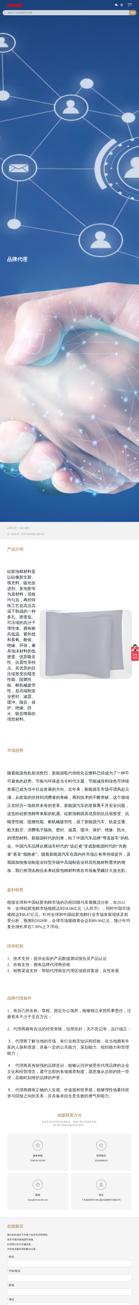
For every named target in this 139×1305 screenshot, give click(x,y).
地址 (10, 1299)
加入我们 (24, 528)
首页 (23, 534)
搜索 (133, 13)
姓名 (10, 1256)
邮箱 (10, 1285)
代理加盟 (31, 534)
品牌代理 (12, 528)
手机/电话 (13, 1270)
